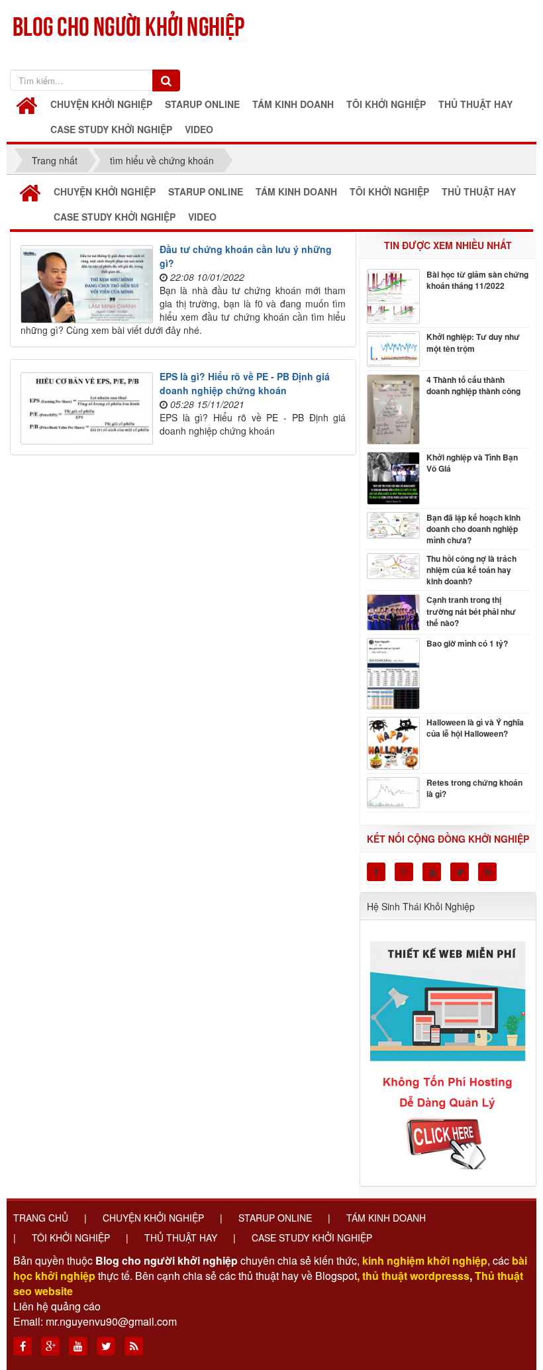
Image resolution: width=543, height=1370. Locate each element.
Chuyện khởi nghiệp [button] (101, 104)
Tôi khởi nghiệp (71, 1237)
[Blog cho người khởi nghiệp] (130, 23)
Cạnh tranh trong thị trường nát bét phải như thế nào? (471, 611)
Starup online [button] (202, 104)
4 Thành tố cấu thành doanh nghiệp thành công (473, 385)
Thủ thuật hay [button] (475, 104)
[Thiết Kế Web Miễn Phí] (449, 1048)
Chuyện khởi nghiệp (153, 1217)
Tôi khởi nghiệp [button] (386, 104)
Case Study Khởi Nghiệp (312, 1237)
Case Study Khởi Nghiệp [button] (111, 129)
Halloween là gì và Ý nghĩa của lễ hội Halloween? (475, 728)
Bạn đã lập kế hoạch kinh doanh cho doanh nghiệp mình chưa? (473, 529)
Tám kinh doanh (386, 1217)
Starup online (275, 1217)
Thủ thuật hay (180, 1237)
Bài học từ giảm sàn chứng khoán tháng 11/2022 (477, 280)
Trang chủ (40, 1217)
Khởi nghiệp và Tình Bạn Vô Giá (472, 463)
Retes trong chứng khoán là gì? (474, 788)
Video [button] (199, 129)
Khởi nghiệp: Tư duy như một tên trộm (473, 342)
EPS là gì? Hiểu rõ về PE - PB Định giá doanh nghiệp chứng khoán (245, 383)
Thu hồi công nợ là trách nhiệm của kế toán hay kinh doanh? (471, 570)
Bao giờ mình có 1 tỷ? (467, 643)
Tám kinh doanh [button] (293, 104)
